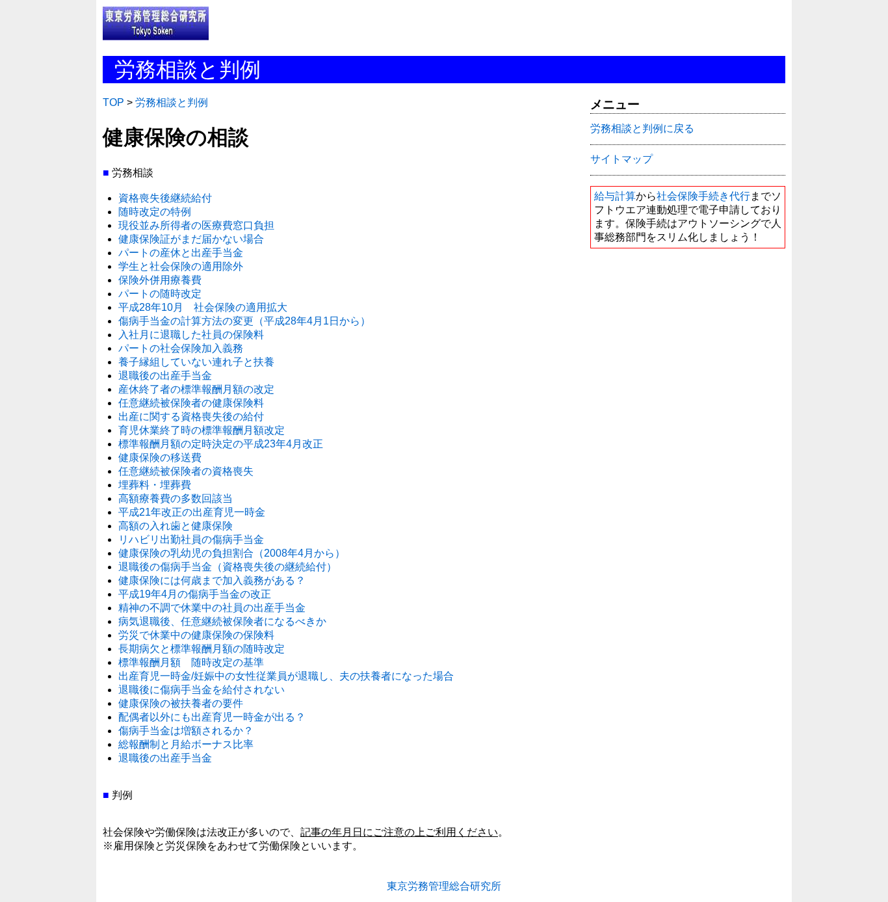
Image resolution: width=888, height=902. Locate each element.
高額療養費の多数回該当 (175, 498)
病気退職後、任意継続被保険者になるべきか (222, 621)
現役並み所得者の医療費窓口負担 (196, 225)
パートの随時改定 (160, 293)
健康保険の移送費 (160, 457)
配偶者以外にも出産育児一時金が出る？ (212, 717)
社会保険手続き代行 (703, 196)
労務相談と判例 (171, 102)
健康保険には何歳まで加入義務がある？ (212, 580)
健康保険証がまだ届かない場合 (191, 239)
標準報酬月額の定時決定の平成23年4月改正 (220, 443)
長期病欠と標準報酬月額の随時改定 (201, 648)
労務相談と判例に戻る (642, 128)
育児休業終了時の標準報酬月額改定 (201, 430)
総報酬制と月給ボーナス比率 (186, 744)
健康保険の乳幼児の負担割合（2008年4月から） (231, 553)
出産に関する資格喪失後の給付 (191, 416)
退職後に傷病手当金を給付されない (201, 689)
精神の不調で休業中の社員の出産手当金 (212, 607)
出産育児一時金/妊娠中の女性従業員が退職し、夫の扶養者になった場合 (286, 676)
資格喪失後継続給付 (165, 198)
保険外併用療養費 (160, 279)
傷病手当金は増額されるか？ (186, 730)
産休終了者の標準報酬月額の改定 (196, 389)
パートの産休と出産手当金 (180, 252)
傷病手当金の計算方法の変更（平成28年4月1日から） (244, 320)
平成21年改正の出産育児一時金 (191, 512)
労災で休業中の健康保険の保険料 (196, 635)
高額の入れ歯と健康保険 (175, 525)
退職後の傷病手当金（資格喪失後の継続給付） (227, 566)
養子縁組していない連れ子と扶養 (196, 361)
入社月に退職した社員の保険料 (191, 334)
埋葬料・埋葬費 (154, 484)
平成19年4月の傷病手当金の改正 (194, 594)
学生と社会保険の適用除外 (180, 266)
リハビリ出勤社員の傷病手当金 (191, 539)
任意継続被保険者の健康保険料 (191, 402)
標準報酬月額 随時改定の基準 (191, 662)
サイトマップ (621, 159)
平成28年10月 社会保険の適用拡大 (202, 307)
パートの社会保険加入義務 (180, 348)
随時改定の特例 (154, 211)
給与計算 (615, 196)
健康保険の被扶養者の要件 (180, 703)
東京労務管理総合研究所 (444, 886)
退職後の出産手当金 (165, 375)
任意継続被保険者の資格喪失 (186, 471)
